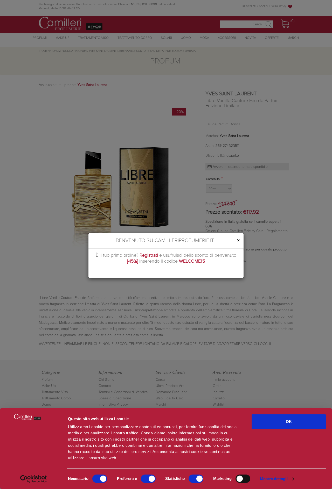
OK (289, 421)
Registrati (149, 255)
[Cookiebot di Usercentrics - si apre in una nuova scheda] (33, 479)
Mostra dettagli (274, 479)
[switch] (148, 478)
